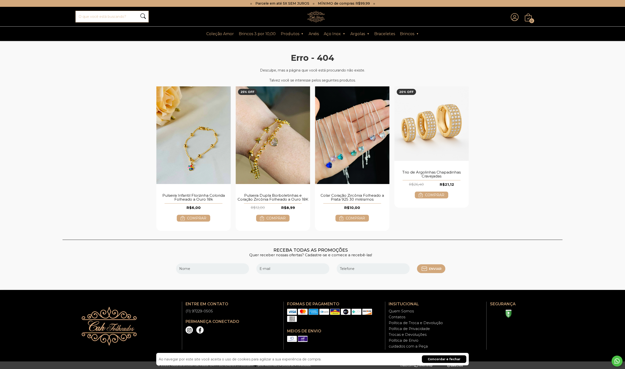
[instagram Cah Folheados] (189, 330)
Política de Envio (403, 340)
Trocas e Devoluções (408, 334)
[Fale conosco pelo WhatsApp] (617, 361)
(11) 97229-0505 (199, 311)
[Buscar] (143, 16)
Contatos (397, 317)
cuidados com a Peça (408, 346)
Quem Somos (401, 311)
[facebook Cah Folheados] (200, 330)
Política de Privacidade (409, 328)
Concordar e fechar (444, 359)
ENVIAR (435, 269)
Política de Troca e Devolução (416, 322)
